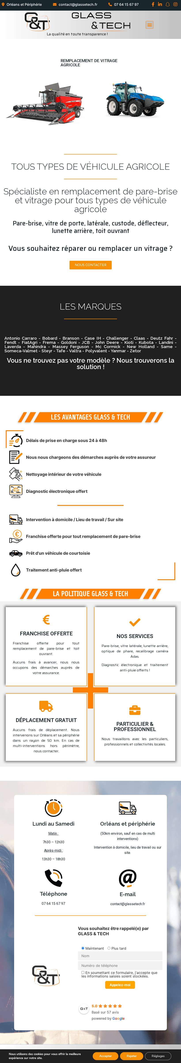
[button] (91, 265)
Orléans (46, 735)
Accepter (105, 1056)
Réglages (158, 1056)
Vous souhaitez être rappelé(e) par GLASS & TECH (113, 931)
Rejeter (132, 1056)
